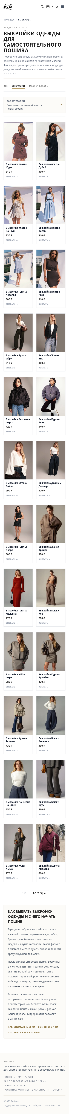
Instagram (50, 1105)
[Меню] (62, 6)
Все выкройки (48, 1027)
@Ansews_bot (23, 1105)
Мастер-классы (38, 86)
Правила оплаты (15, 1085)
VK (59, 1105)
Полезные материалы (18, 1077)
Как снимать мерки (21, 1027)
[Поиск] (42, 6)
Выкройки (18, 86)
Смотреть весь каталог (24, 1032)
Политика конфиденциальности (26, 1089)
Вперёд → (39, 893)
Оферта (57, 1089)
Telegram (37, 1105)
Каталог (9, 20)
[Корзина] (48, 6)
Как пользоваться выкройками (25, 1081)
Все (6, 86)
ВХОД (55, 6)
